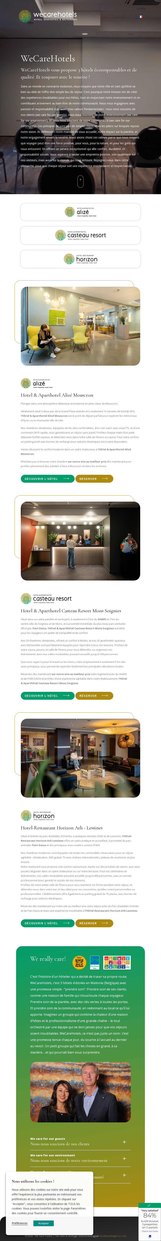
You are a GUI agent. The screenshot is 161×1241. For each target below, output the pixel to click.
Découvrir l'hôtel (41, 478)
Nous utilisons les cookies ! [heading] (33, 1181)
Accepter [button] (43, 1223)
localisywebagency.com (113, 1236)
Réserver (88, 478)
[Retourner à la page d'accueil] (48, 16)
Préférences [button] (19, 1223)
